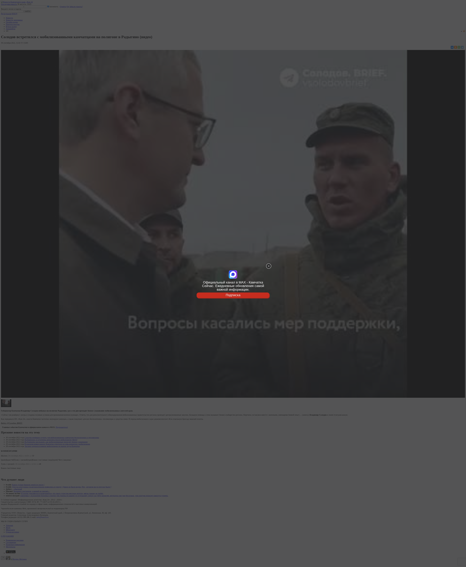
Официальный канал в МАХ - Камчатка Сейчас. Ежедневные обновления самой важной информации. (233, 286)
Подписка (233, 295)
